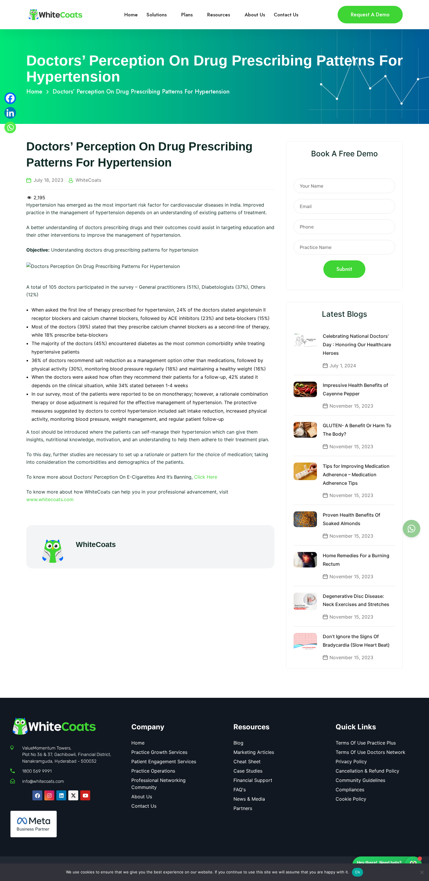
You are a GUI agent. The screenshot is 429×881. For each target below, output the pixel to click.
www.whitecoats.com (50, 499)
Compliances (350, 789)
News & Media (249, 799)
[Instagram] (49, 795)
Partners (242, 808)
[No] (422, 872)
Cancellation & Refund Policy (367, 771)
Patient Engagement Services (163, 761)
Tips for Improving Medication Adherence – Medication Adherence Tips (356, 474)
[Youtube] (85, 795)
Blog (238, 743)
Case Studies (247, 771)
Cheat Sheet (247, 761)
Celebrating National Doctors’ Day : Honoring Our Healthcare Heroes (357, 344)
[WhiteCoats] (55, 14)
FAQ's (239, 789)
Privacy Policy (351, 761)
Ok (357, 872)
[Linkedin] (10, 113)
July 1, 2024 (342, 365)
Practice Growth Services (159, 752)
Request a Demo (370, 14)
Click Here (205, 477)
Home (131, 14)
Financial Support (252, 780)
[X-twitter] (73, 795)
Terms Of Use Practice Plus (366, 743)
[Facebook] (10, 98)
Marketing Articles (253, 752)
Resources (218, 14)
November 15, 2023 (351, 406)
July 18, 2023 (48, 180)
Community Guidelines (360, 780)
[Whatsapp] (10, 127)
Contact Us (286, 14)
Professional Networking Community (158, 783)
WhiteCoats (88, 180)
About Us (255, 14)
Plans (187, 14)
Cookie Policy (351, 799)
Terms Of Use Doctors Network (370, 752)
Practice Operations (153, 771)
